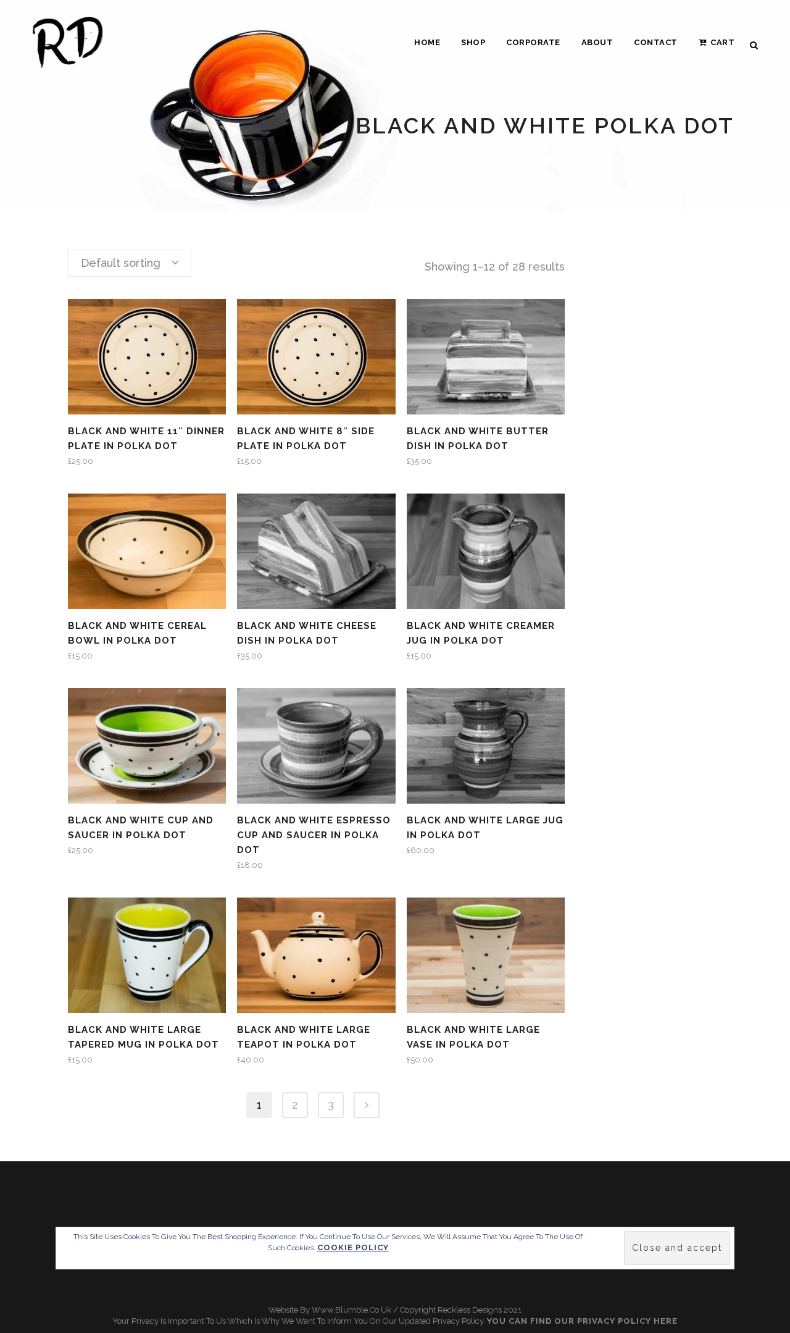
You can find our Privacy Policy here (582, 1321)
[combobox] (129, 263)
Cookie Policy (353, 1247)
